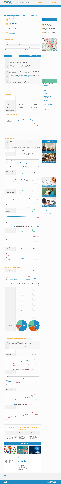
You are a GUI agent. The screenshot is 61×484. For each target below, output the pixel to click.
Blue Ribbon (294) (46, 92)
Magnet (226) (46, 93)
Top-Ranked (45, 90)
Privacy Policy (54, 482)
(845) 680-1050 (13, 28)
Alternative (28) (46, 99)
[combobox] (27, 2)
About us (29, 476)
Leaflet (51, 50)
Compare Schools (39, 477)
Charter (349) (46, 94)
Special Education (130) (47, 96)
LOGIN (49, 2)
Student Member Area (40, 475)
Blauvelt (10, 19)
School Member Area (49, 475)
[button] (48, 43)
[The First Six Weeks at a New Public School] (10, 450)
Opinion (45, 210)
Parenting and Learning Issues (48, 213)
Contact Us (38, 478)
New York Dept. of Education (48, 109)
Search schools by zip (47, 85)
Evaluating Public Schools (48, 214)
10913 (14, 19)
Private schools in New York (48, 104)
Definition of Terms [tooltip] (8, 150)
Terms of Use (49, 482)
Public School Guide (40, 476)
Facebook (7, 482)
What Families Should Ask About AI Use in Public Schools (35, 459)
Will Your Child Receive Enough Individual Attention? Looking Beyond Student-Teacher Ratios (22, 460)
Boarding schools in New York (48, 105)
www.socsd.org (12, 33)
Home (29, 475)
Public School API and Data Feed (51, 477)
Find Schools (30, 477)
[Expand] (43, 42)
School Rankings (30, 478)
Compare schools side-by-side (48, 86)
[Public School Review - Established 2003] (8, 2)
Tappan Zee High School (28, 75)
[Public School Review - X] (5, 482)
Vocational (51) (46, 97)
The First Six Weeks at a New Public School (9, 458)
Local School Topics (47, 216)
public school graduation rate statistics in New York (25, 76)
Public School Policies (47, 212)
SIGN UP (54, 2)
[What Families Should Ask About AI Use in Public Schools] (35, 450)
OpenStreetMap (55, 50)
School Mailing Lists (49, 476)
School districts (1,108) (47, 100)
